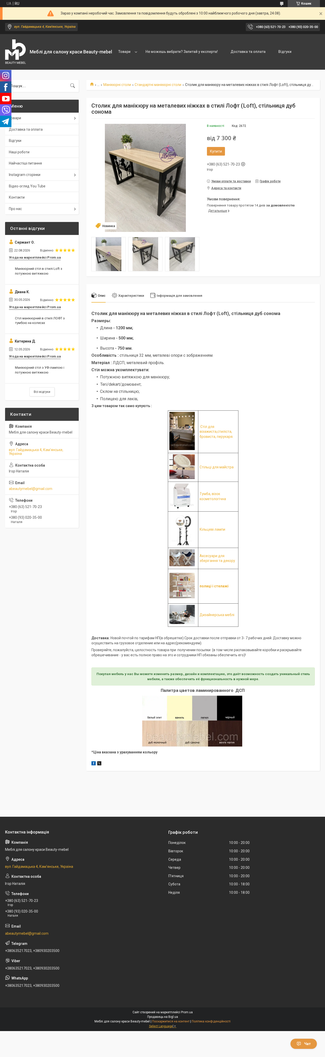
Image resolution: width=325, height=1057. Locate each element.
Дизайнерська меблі (217, 615)
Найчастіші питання (25, 163)
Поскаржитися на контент (170, 1021)
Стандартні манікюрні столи (158, 85)
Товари (124, 52)
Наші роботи (19, 152)
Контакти (17, 197)
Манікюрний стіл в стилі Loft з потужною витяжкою (38, 271)
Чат (307, 1044)
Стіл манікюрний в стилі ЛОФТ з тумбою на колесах (40, 320)
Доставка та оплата (248, 52)
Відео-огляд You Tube (27, 186)
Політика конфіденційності (211, 1021)
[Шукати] (73, 86)
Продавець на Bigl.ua (162, 1017)
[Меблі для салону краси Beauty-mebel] (15, 52)
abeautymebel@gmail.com (30, 489)
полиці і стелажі (214, 586)
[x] (99, 764)
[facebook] (93, 764)
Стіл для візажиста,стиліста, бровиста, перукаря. (216, 432)
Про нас (15, 209)
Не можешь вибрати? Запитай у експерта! (181, 52)
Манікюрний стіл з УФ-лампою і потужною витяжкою (39, 370)
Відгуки (284, 52)
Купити (216, 151)
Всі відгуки (42, 392)
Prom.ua (187, 1012)
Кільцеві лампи (212, 529)
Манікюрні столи (117, 85)
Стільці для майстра (217, 467)
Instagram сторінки (24, 175)
